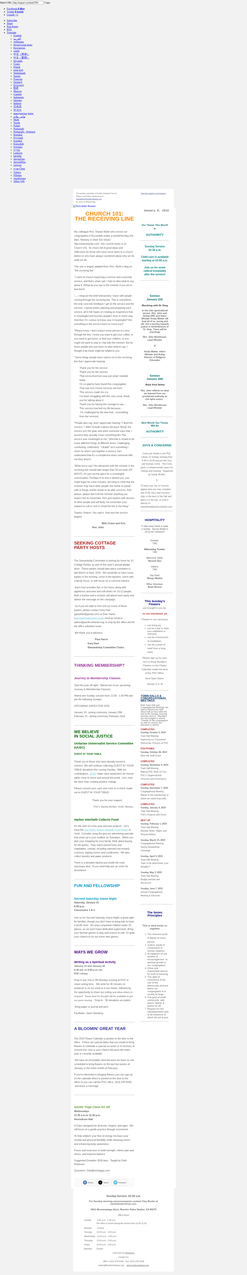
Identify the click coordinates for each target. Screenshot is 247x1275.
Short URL (6, 2)
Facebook (16, 8)
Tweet (106, 1183)
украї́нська (19, 178)
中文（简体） (21, 54)
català (16, 50)
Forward (122, 1183)
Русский (18, 137)
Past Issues (12, 26)
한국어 (17, 110)
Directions (129, 1253)
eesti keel (18, 70)
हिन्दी (15, 88)
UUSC (93, 773)
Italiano (17, 103)
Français (17, 79)
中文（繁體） (21, 57)
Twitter (15, 11)
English (17, 35)
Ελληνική (18, 85)
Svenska (17, 146)
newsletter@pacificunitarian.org (89, 199)
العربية (17, 38)
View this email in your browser (153, 193)
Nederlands (19, 73)
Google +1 (12, 14)
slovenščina (19, 162)
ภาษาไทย (19, 168)
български (19, 47)
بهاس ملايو (19, 116)
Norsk (16, 122)
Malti (16, 119)
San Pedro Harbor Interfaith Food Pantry (106, 829)
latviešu (17, 156)
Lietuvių (17, 153)
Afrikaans (18, 41)
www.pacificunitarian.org (138, 1265)
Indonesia (18, 97)
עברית (16, 149)
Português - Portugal (24, 131)
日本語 (17, 106)
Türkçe (17, 172)
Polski (16, 125)
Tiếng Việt (19, 181)
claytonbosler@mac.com (123, 1203)
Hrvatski (18, 61)
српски (17, 165)
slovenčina (19, 159)
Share (10, 23)
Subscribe (12, 20)
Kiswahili (18, 143)
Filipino (17, 175)
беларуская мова (22, 44)
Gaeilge (17, 94)
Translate (11, 32)
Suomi (16, 76)
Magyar (17, 91)
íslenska (17, 100)
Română (17, 134)
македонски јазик (23, 113)
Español (17, 140)
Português (18, 128)
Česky (16, 64)
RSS (9, 29)
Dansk (16, 67)
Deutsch (17, 82)
